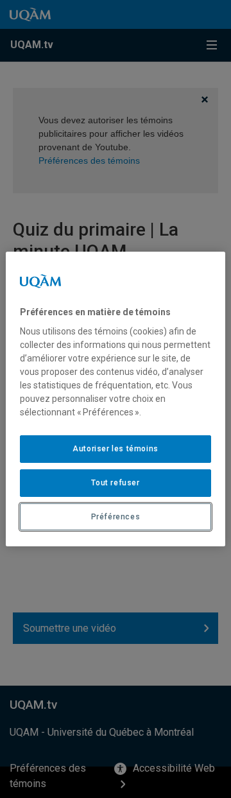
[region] (115, 399)
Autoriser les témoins (115, 448)
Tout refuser (115, 482)
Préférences (116, 516)
